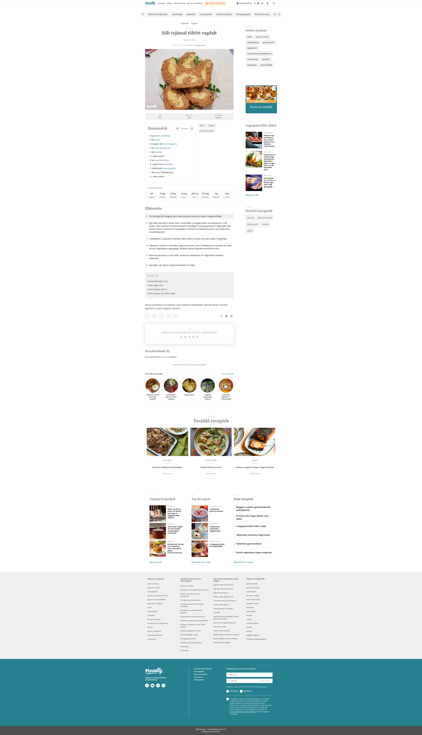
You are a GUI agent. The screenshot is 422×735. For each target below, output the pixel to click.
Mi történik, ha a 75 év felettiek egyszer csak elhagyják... (270, 182)
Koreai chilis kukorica (221, 605)
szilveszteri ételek (206, 131)
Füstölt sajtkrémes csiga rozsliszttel (253, 552)
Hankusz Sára (167, 474)
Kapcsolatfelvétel (200, 674)
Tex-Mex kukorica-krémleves (224, 601)
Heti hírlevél (247, 691)
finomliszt (167, 164)
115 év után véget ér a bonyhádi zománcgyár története (175, 530)
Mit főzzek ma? (180, 3)
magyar (211, 125)
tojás (157, 139)
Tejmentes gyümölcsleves (216, 510)
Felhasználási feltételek (203, 669)
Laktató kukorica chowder (223, 609)
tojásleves (252, 65)
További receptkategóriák (256, 639)
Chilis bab (151, 615)
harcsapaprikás (243, 14)
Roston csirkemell (154, 631)
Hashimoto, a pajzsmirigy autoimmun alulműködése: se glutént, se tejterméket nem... (270, 162)
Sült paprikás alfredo (188, 639)
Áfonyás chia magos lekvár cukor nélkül (252, 517)
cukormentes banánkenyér (259, 53)
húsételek (185, 23)
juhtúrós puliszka (224, 14)
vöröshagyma (170, 144)
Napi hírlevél (234, 691)
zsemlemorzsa (162, 160)
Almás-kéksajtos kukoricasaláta (225, 639)
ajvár (249, 37)
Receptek (161, 3)
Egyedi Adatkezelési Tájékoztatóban (243, 712)
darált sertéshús (162, 135)
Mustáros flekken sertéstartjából (167, 467)
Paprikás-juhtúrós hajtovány (191, 643)
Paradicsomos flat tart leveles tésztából (191, 605)
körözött (266, 59)
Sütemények (251, 592)
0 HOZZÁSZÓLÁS (200, 45)
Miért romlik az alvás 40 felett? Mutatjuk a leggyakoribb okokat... (174, 513)
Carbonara (151, 639)
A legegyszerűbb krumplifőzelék (217, 545)
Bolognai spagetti (154, 619)
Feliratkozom (265, 681)
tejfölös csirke (252, 224)
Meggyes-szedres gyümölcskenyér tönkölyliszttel (253, 508)
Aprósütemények (252, 588)
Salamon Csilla (189, 40)
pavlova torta (262, 37)
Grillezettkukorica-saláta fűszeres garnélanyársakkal (226, 617)
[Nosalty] (150, 3)
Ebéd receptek (251, 584)
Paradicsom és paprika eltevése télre (194, 590)
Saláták (249, 627)
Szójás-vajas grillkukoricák (223, 597)
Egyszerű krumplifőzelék (156, 600)
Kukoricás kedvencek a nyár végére (225, 580)
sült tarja (250, 218)
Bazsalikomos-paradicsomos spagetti (191, 611)
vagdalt (194, 23)
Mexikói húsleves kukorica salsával (226, 635)
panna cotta (268, 42)
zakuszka (191, 14)
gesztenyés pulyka (265, 218)
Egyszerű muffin (153, 588)
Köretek (249, 631)
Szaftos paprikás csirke (189, 635)
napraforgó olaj (162, 148)
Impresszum (198, 677)
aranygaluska (206, 14)
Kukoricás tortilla (219, 627)
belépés (165, 357)
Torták (248, 619)
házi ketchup (253, 42)
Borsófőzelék (152, 611)
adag (185, 128)
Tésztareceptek (252, 623)
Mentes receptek (252, 596)
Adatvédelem (199, 671)
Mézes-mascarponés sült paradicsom (190, 595)
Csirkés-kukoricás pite (221, 631)
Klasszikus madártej (154, 603)
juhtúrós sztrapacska (157, 14)
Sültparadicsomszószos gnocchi (192, 617)
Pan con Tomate (186, 586)
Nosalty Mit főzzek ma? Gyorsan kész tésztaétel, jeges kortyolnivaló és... (176, 548)
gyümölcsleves (215, 506)
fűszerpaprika (169, 168)
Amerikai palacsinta (154, 635)
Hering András (211, 474)
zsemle (158, 152)
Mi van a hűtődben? (195, 3)
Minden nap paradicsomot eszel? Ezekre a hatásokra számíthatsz (269, 141)
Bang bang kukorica (220, 593)
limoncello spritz (262, 14)
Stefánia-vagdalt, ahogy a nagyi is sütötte (255, 467)
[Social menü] (258, 3)
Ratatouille (184, 650)
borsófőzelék (266, 65)
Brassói (150, 627)
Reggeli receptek (252, 635)
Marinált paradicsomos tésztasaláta (194, 620)
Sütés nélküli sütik (253, 600)
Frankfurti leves (153, 584)
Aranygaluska (152, 592)
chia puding (252, 59)
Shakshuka (184, 647)
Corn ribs (216, 612)
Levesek (249, 615)
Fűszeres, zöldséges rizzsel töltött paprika (193, 625)
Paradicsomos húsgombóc (157, 623)
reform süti (214, 524)
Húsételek (250, 607)
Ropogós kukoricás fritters (223, 589)
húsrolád (265, 224)
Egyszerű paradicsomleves (157, 596)
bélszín (250, 231)
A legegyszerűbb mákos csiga (251, 526)
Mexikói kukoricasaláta (221, 642)
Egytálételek (251, 611)
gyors (202, 125)
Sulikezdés (268, 133)
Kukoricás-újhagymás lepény (224, 623)
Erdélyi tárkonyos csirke (210, 467)
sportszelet (177, 14)
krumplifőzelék (215, 541)
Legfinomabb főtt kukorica (223, 585)
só (151, 156)
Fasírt (149, 607)
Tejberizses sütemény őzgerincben (215, 529)
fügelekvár (252, 48)
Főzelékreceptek (252, 603)
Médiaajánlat (199, 680)
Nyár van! (267, 152)
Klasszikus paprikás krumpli (190, 631)
